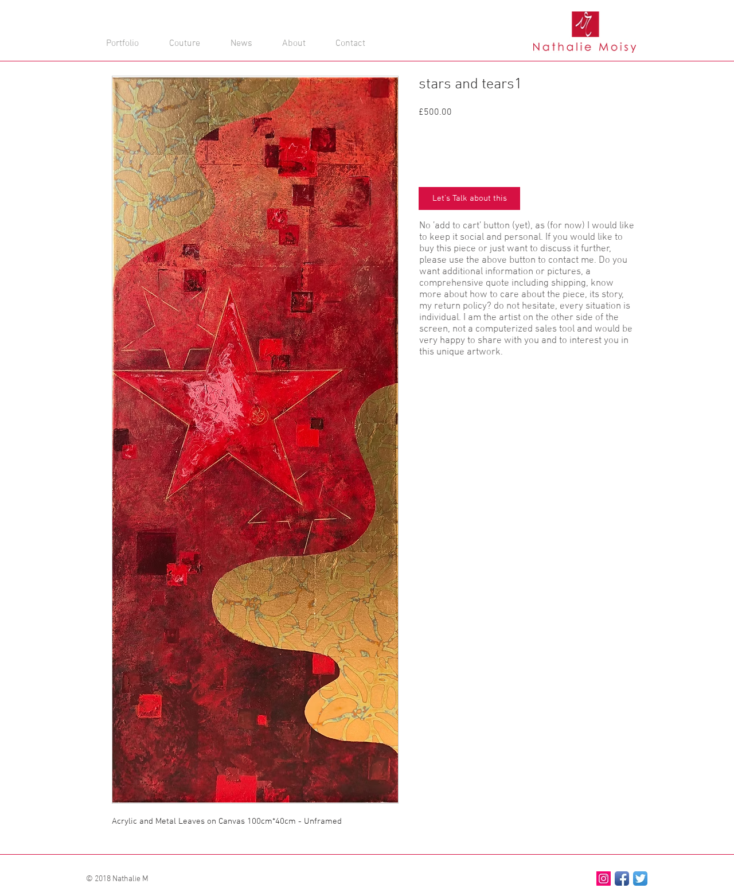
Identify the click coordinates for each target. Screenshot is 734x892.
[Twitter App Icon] (640, 878)
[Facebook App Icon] (622, 878)
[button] (349, 27)
